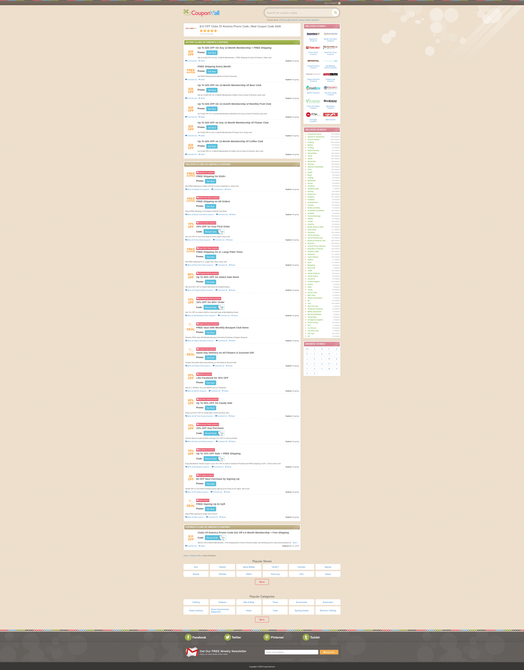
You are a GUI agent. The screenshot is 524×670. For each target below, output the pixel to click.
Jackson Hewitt (304, 20)
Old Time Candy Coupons (330, 94)
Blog (217, 3)
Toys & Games (313, 257)
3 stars (208, 30)
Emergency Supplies (315, 319)
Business (311, 243)
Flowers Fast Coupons (330, 80)
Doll (309, 325)
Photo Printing (313, 322)
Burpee (196, 573)
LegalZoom (315, 20)
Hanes (328, 573)
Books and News (314, 207)
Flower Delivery (196, 610)
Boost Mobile (249, 566)
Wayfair (328, 566)
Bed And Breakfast (314, 314)
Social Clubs (312, 292)
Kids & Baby (312, 153)
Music (310, 175)
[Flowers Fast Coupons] (330, 74)
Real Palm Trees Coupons (330, 53)
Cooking (311, 147)
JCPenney (282, 20)
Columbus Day (313, 330)
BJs (196, 566)
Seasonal (311, 254)
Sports (310, 158)
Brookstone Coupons (330, 107)
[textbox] (291, 652)
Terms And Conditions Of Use (245, 3)
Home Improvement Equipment (220, 610)
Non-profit (311, 268)
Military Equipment (314, 311)
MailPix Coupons (313, 93)
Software (222, 602)
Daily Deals (312, 229)
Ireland (310, 284)
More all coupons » (198, 189)
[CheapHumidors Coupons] (313, 60)
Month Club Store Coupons (330, 40)
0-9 (307, 349)
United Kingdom (314, 281)
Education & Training (315, 248)
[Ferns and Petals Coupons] (313, 101)
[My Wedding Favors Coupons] (330, 60)
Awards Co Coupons (313, 40)
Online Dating (313, 276)
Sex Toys (311, 333)
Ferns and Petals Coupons (313, 107)
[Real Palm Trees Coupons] (330, 47)
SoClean (301, 566)
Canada (311, 205)
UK (309, 336)
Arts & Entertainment (315, 238)
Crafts (310, 270)
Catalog (310, 177)
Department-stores (314, 134)
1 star (201, 30)
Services (311, 164)
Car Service (312, 328)
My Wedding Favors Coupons (330, 67)
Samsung (275, 573)
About (211, 3)
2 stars (204, 30)
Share (202, 61)
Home (186, 555)
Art (309, 300)
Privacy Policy (227, 3)
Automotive (312, 161)
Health (310, 172)
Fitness (310, 218)
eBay (289, 20)
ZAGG (249, 573)
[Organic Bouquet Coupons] (313, 74)
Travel (310, 156)
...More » (295, 542)
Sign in (327, 3)
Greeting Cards (313, 188)
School (310, 183)
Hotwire (222, 566)
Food (309, 169)
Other (310, 287)
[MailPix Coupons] (313, 87)
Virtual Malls (312, 317)
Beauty (310, 145)
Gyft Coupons (330, 119)
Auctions (311, 224)
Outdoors (311, 197)
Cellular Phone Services (317, 246)
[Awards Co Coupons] (313, 33)
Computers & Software (316, 210)
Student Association (315, 298)
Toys (309, 303)
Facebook (199, 637)
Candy (310, 289)
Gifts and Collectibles (315, 167)
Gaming (310, 191)
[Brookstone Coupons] (330, 101)
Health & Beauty (314, 273)
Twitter (236, 637)
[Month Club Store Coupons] (330, 33)
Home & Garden (314, 139)
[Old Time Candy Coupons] (330, 87)
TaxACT (275, 566)
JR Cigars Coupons (313, 120)
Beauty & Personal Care (316, 240)
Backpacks (312, 180)
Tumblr (315, 637)
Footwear (311, 199)
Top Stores (189, 3)
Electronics (312, 194)
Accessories (301, 602)
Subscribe (330, 652)
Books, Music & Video (316, 227)
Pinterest (277, 637)
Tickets (310, 221)
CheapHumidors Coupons (313, 67)
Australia (311, 213)
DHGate (222, 573)
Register (334, 3)
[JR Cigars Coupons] (313, 114)
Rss (339, 3)
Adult (309, 262)
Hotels (249, 610)
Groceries (311, 232)
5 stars (215, 30)
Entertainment (313, 202)
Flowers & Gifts (313, 251)
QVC (301, 573)
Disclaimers (263, 3)
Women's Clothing (328, 610)
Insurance (311, 279)
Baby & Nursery (313, 150)
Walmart (295, 20)
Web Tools (311, 295)
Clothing (311, 142)
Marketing (311, 265)
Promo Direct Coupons (313, 53)
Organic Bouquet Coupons (313, 80)
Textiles (310, 259)
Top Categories (200, 3)
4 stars (212, 30)
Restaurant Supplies (315, 309)
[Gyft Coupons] (330, 114)
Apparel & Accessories (316, 136)
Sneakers (311, 186)
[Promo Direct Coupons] (313, 47)
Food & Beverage (314, 216)
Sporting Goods (302, 610)
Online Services (313, 235)
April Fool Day (313, 306)
